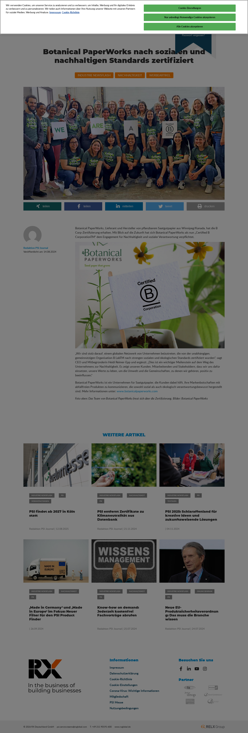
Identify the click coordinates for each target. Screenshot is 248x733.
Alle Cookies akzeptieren (189, 26)
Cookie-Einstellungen (189, 8)
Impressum (55, 12)
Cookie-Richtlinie (71, 12)
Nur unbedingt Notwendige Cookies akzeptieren (189, 17)
